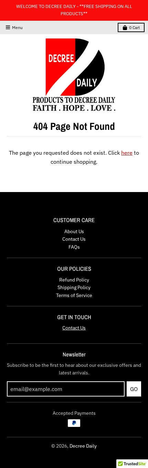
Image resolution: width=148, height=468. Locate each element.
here (127, 152)
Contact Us (74, 239)
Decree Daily (83, 446)
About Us (74, 231)
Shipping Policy (74, 287)
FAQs (74, 247)
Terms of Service (74, 295)
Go (134, 388)
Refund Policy (74, 280)
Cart (134, 27)
